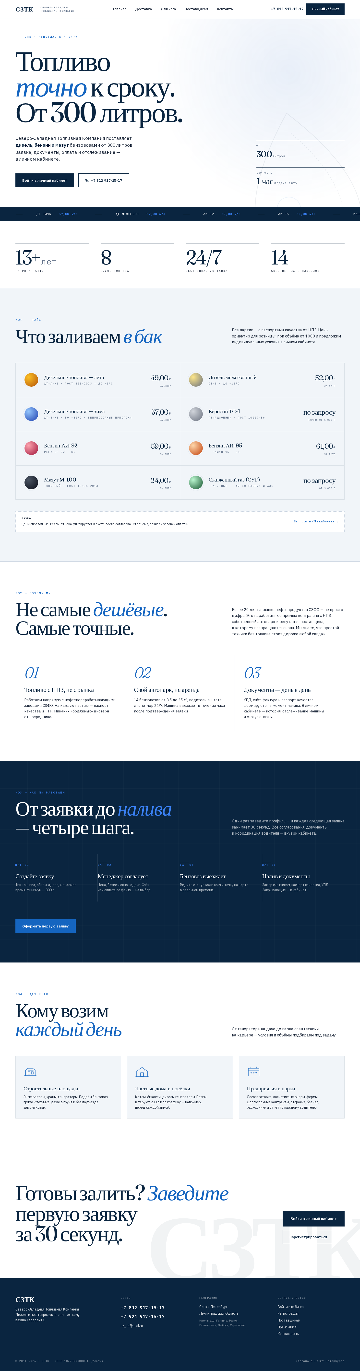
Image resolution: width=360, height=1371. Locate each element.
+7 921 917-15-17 (143, 1316)
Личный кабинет (325, 9)
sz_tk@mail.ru (132, 1325)
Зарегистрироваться (308, 1237)
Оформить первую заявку (45, 926)
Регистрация (288, 1313)
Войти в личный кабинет (44, 180)
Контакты (225, 9)
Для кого (168, 9)
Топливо (119, 9)
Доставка (143, 9)
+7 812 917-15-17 (287, 9)
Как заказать (288, 1334)
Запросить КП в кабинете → (316, 521)
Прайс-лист (287, 1327)
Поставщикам (196, 9)
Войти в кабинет (291, 1307)
